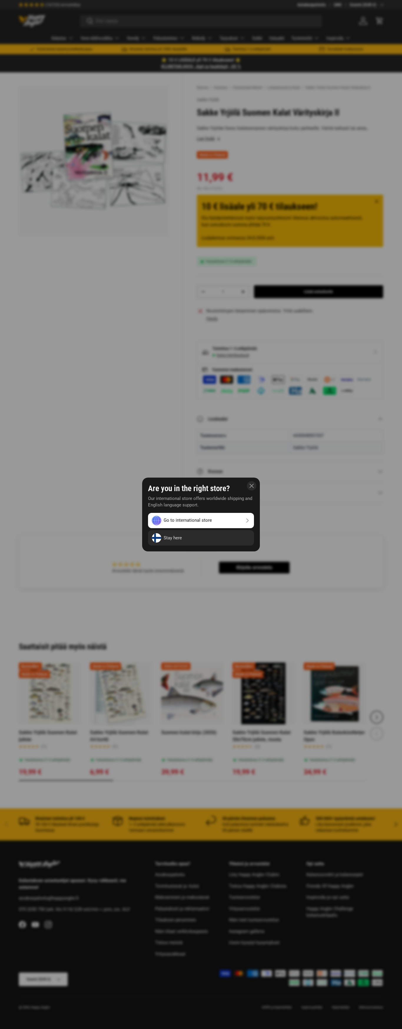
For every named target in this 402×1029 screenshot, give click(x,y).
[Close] (251, 486)
